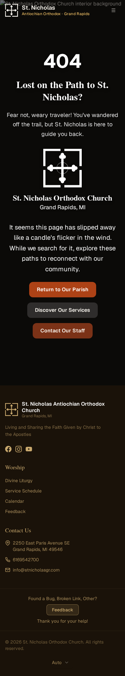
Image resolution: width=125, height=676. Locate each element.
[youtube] (29, 449)
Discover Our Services (62, 310)
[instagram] (18, 449)
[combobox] (62, 662)
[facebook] (8, 449)
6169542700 (26, 560)
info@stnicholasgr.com (36, 570)
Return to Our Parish (62, 289)
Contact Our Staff (62, 330)
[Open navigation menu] (113, 10)
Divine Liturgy (19, 480)
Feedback (15, 511)
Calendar (14, 501)
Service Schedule (23, 491)
